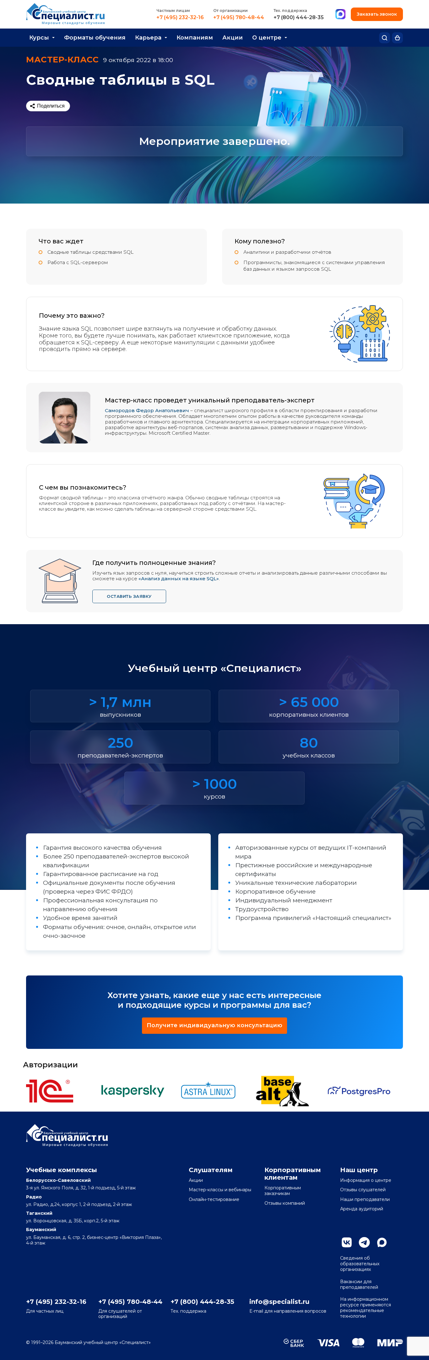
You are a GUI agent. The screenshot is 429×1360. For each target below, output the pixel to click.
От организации (230, 10)
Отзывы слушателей (363, 1190)
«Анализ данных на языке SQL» (178, 579)
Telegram (364, 1242)
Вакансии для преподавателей (359, 1284)
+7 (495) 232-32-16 (180, 17)
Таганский (39, 1213)
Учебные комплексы (61, 1170)
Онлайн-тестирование (214, 1199)
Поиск (384, 37)
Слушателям (211, 1170)
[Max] (340, 14)
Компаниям (194, 37)
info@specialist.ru (279, 1302)
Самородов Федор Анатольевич (147, 410)
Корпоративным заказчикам (282, 1190)
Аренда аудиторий (361, 1209)
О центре (266, 37)
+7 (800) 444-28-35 (299, 17)
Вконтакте (346, 1242)
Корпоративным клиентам (292, 1173)
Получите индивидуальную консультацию (214, 1025)
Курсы (39, 37)
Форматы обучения (95, 37)
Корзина (397, 37)
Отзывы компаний (284, 1203)
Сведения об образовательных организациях (359, 1263)
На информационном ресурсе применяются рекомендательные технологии (365, 1307)
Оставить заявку (129, 596)
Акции (232, 37)
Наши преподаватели (365, 1199)
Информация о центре (365, 1180)
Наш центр (359, 1170)
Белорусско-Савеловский (58, 1180)
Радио (34, 1197)
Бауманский (41, 1229)
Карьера (148, 37)
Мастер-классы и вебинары (220, 1190)
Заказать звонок (377, 14)
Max (381, 1242)
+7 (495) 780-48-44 (238, 17)
